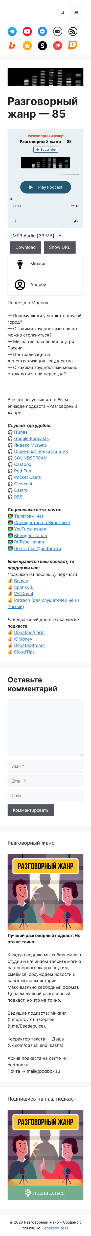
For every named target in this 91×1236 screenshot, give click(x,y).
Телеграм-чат (29, 516)
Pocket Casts (27, 477)
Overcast (23, 483)
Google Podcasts (31, 438)
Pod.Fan (22, 470)
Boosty (21, 580)
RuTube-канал (29, 541)
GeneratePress (55, 1228)
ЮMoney (23, 639)
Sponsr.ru (23, 587)
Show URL (59, 247)
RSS (18, 496)
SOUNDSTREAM (31, 458)
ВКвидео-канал (30, 535)
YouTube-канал (30, 529)
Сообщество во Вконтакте (42, 522)
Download (25, 247)
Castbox (22, 464)
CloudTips (24, 652)
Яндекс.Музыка (30, 445)
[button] (63, 12)
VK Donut (23, 593)
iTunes (21, 432)
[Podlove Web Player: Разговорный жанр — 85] (45, 178)
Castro (21, 490)
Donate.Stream (29, 645)
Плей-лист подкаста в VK (41, 451)
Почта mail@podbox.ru (37, 548)
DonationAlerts (29, 632)
